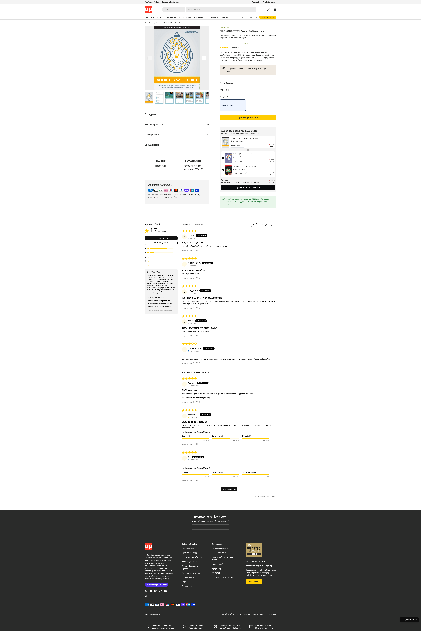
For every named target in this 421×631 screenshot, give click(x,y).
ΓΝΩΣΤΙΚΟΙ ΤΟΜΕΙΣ (153, 17)
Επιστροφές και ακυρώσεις (222, 577)
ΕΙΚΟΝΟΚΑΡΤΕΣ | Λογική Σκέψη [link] (244, 166)
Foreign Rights (188, 577)
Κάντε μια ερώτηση (161, 243)
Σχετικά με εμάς (188, 548)
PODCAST (216, 573)
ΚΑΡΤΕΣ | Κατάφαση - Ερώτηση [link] (244, 154)
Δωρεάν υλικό (217, 564)
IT (251, 17)
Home (146, 23)
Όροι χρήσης (272, 614)
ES (256, 17)
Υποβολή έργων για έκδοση (193, 573)
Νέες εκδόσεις (254, 582)
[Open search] (247, 225)
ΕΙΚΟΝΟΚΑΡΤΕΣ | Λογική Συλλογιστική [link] (244, 138)
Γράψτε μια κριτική (161, 238)
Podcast (255, 2)
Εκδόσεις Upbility (155, 614)
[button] (275, 9)
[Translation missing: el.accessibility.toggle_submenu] (163, 17)
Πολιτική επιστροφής (243, 614)
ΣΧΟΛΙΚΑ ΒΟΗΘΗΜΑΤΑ (193, 17)
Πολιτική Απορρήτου (228, 614)
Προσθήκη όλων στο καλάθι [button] (248, 187)
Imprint (185, 582)
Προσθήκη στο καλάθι (248, 117)
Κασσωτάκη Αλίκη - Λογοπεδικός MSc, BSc (234, 44)
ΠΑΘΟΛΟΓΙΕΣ (172, 17)
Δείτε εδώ (175, 2)
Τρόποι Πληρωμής (189, 553)
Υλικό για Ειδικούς (156, 23)
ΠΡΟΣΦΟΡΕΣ (226, 17)
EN (242, 17)
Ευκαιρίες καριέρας (189, 561)
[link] (225, 142)
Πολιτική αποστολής (259, 614)
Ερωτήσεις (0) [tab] (198, 224)
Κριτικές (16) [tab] (187, 224)
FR (247, 17)
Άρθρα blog (216, 568)
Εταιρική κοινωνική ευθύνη (192, 557)
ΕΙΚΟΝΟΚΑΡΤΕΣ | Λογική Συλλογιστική (175, 23)
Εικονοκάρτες (224, 27)
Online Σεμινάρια (219, 553)
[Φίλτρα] (254, 225)
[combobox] (209, 9)
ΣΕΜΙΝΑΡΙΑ (213, 17)
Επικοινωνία (187, 586)
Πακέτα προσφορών (220, 548)
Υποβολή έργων (269, 2)
